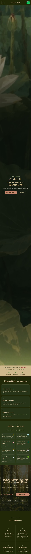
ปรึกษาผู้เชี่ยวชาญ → (10, 192)
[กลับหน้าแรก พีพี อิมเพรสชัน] (15, 2)
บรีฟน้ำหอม (22, 192)
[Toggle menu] (2, 2)
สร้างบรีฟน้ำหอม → (22, 494)
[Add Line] (28, 2)
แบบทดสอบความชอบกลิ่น (8, 494)
